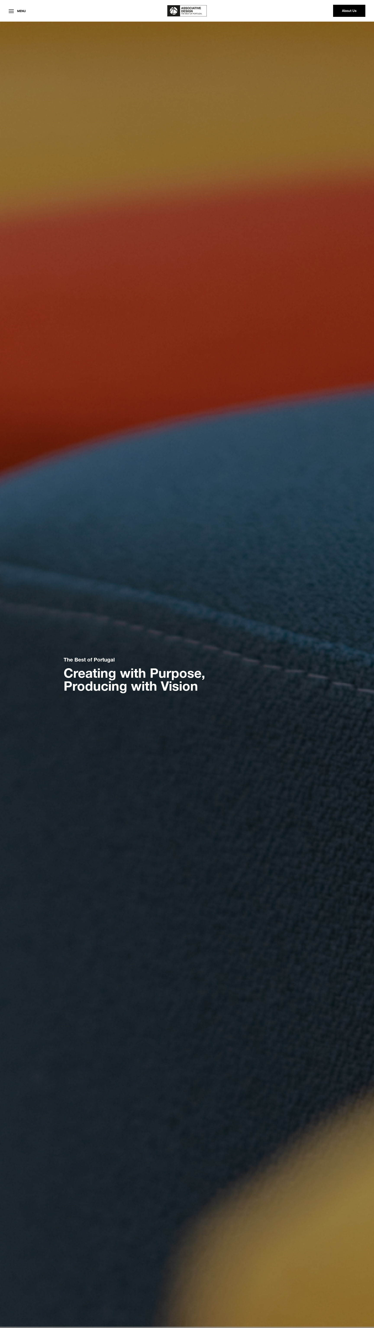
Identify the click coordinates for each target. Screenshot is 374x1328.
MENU (21, 11)
